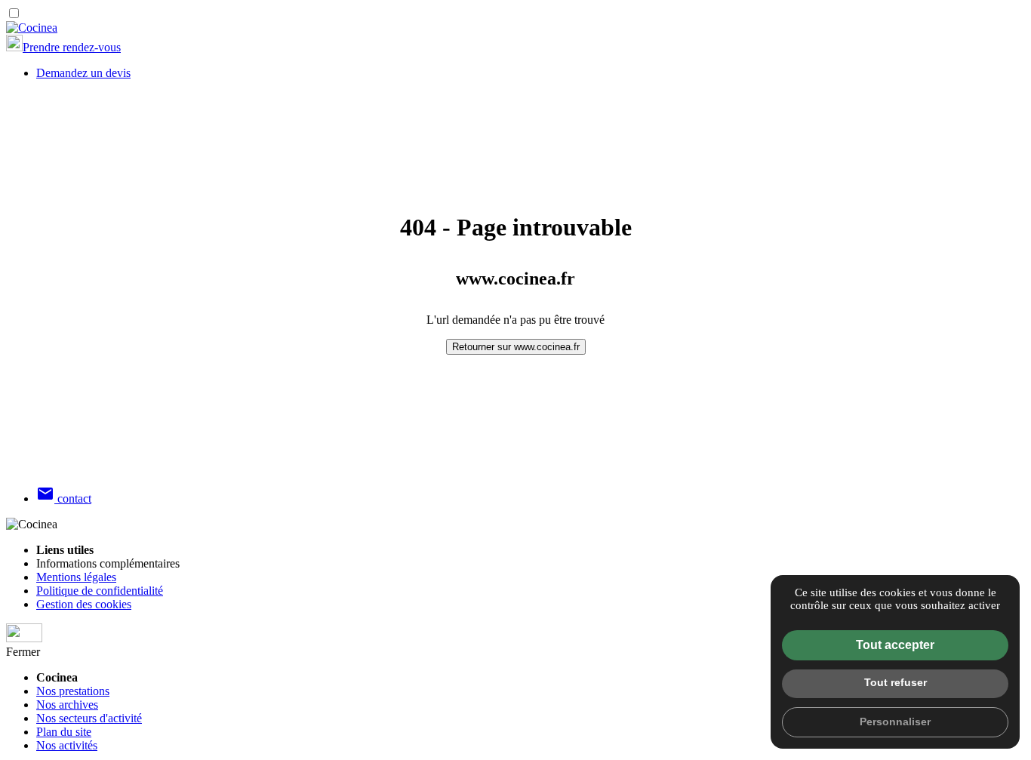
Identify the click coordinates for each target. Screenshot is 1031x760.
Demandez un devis (83, 72)
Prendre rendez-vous (72, 47)
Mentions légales (76, 577)
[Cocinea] (31, 27)
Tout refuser (895, 682)
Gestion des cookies (83, 604)
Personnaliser (895, 721)
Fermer (23, 651)
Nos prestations (72, 691)
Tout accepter (895, 644)
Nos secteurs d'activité (89, 718)
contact (63, 498)
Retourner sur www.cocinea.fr (516, 346)
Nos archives (67, 704)
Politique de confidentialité (99, 590)
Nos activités (66, 745)
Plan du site (63, 731)
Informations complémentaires (108, 563)
